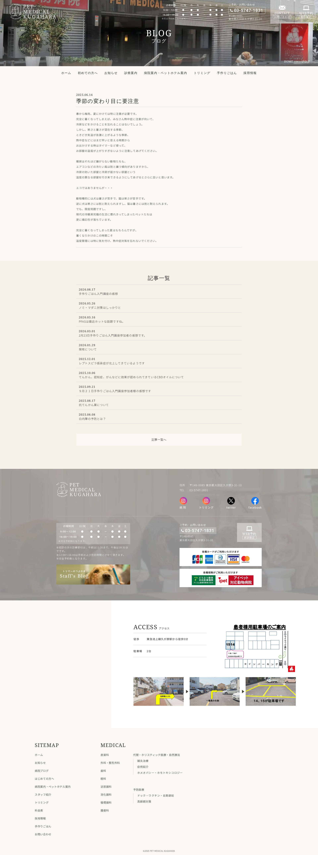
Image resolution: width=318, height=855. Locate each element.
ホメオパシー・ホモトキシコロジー (160, 773)
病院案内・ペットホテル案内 (165, 73)
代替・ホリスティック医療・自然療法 (156, 755)
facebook (255, 507)
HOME (288, 61)
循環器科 (106, 802)
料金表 (39, 810)
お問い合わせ (43, 834)
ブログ (305, 61)
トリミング (202, 73)
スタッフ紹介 (43, 794)
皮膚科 (105, 755)
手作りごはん (227, 73)
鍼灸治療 (143, 761)
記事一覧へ (159, 439)
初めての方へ (88, 73)
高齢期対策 (144, 801)
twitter (231, 507)
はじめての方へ (44, 779)
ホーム (66, 73)
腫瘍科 (105, 810)
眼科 (103, 779)
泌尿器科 (106, 786)
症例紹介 (143, 767)
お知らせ (111, 73)
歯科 (103, 771)
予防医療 (138, 789)
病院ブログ (42, 771)
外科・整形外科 (110, 763)
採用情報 (250, 73)
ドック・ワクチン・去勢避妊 (155, 795)
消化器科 (106, 794)
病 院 (183, 507)
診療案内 (130, 73)
